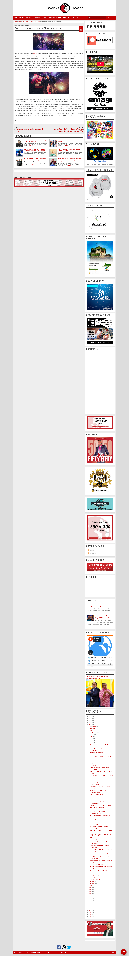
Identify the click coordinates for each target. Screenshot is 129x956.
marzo (92, 881)
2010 (90, 910)
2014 (90, 902)
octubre (92, 730)
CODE (113, 952)
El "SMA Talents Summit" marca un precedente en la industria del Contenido (103, 617)
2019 (90, 892)
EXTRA (15, 17)
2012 (90, 906)
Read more (32, 145)
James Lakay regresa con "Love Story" (100, 864)
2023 (90, 722)
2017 (90, 896)
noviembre (93, 728)
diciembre (93, 726)
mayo (92, 741)
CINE (64, 17)
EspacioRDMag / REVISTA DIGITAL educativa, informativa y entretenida (42, 952)
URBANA (28, 17)
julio (91, 736)
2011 (90, 908)
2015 (90, 900)
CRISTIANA (44, 17)
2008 (90, 914)
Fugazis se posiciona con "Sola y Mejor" (101, 805)
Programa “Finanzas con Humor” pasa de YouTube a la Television (98, 677)
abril (91, 743)
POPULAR (21, 17)
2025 (90, 718)
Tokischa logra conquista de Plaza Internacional (39, 28)
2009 (90, 912)
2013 (90, 904)
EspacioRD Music (91, 666)
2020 (90, 890)
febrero (92, 883)
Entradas (91, 550)
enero (92, 885)
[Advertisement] (100, 382)
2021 (90, 888)
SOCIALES (52, 17)
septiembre (93, 732)
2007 (90, 916)
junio (91, 738)
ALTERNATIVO (36, 17)
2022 (90, 724)
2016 (90, 898)
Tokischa (35, 53)
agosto (92, 734)
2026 (90, 716)
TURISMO (58, 17)
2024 (90, 720)
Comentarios (92, 553)
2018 (90, 894)
